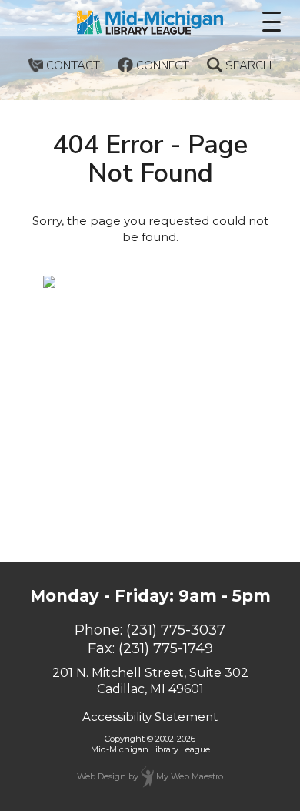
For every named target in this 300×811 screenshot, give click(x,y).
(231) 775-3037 (175, 630)
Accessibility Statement (150, 716)
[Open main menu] (271, 21)
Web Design (101, 776)
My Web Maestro (188, 776)
